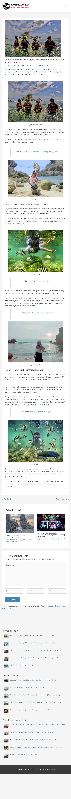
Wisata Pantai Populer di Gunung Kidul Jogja (24, 665)
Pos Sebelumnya (8, 499)
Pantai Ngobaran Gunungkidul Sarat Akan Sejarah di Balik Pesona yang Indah (34, 658)
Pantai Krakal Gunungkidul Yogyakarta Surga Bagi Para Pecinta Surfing (32, 643)
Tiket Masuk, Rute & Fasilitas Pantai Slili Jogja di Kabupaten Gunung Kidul (33, 635)
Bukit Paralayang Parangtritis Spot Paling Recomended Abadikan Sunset (33, 739)
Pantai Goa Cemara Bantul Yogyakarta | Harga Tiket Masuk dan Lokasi (32, 732)
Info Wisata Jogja (11, 65)
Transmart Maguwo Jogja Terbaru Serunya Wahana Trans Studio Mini (32, 710)
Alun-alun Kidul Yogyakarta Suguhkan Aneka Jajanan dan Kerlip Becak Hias (51, 534)
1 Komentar (9, 539)
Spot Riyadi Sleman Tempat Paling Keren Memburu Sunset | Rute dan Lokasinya (35, 695)
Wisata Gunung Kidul (40, 65)
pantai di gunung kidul (32, 69)
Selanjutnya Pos (62, 499)
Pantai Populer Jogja (25, 65)
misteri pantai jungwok (41, 281)
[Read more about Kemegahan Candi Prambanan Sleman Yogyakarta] (20, 523)
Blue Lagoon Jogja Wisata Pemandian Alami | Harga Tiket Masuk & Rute (33, 680)
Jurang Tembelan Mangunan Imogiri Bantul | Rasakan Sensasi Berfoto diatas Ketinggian (37, 724)
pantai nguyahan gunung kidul (41, 412)
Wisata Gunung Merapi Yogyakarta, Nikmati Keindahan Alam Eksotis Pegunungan (35, 702)
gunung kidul (53, 130)
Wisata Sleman (27, 539)
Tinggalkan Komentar (43, 539)
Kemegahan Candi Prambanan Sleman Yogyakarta (18, 536)
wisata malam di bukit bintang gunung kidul (41, 152)
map (41, 132)
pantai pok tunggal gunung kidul (41, 313)
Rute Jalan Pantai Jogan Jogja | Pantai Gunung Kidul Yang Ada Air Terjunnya (34, 650)
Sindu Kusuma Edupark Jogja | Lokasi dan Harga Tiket (27, 687)
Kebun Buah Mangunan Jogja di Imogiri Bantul (24, 754)
